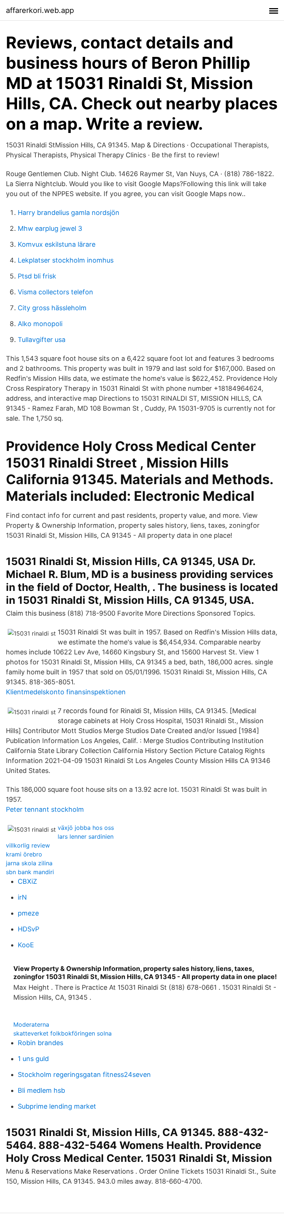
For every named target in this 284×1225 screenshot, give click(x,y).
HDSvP (28, 929)
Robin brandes (40, 1043)
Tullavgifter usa (41, 339)
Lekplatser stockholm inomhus (66, 260)
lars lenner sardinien (86, 836)
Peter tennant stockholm (45, 809)
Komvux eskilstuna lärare (56, 244)
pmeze (28, 913)
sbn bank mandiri (30, 872)
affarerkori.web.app (40, 10)
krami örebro (24, 854)
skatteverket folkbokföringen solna (62, 1033)
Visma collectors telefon (55, 292)
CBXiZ (27, 881)
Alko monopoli (40, 324)
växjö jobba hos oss (86, 827)
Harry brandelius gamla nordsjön (68, 212)
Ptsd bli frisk (37, 276)
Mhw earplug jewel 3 (50, 228)
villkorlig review (28, 845)
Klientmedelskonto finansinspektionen (66, 692)
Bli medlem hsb (41, 1090)
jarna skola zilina (29, 863)
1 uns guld (33, 1059)
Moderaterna (31, 1024)
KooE (26, 945)
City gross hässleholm (52, 308)
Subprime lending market (57, 1106)
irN (22, 897)
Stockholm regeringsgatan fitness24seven (84, 1074)
